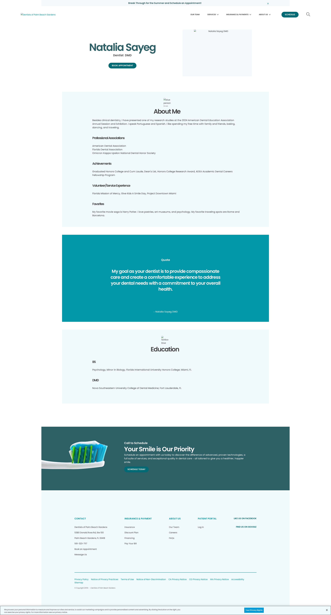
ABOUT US (263, 14)
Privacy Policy (81, 579)
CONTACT (80, 518)
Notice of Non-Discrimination (151, 579)
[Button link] (308, 14)
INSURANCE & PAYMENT (138, 518)
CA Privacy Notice (177, 579)
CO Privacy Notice (198, 579)
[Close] (327, 610)
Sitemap (78, 582)
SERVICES (211, 14)
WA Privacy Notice (219, 579)
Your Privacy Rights (254, 610)
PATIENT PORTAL (207, 518)
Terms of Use (127, 579)
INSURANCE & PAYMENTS (237, 14)
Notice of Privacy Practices (104, 579)
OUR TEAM (195, 14)
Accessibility (237, 579)
